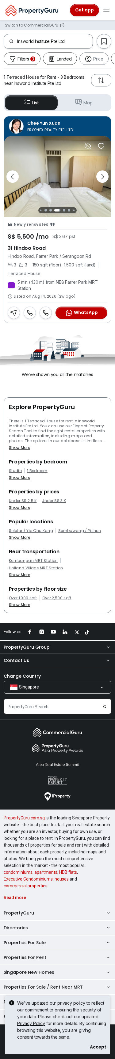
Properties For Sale (25, 943)
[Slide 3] (50, 210)
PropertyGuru (19, 913)
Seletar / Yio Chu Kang (31, 530)
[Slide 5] (64, 210)
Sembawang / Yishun (79, 530)
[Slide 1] (41, 210)
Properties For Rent (25, 957)
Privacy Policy (31, 1023)
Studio (15, 470)
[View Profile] (57, 126)
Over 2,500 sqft (56, 598)
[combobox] (55, 41)
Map (88, 103)
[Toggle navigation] (106, 10)
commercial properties (26, 885)
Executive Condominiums (28, 879)
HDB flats (68, 872)
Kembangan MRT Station (33, 560)
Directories (16, 928)
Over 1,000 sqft (23, 598)
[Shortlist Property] (101, 146)
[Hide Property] (88, 146)
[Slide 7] (74, 210)
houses (62, 879)
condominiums (18, 872)
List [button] (35, 103)
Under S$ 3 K (54, 500)
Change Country (22, 676)
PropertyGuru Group (27, 647)
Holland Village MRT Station (36, 568)
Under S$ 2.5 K (22, 500)
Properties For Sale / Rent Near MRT (43, 987)
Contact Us (16, 660)
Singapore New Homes (29, 972)
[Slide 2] (45, 210)
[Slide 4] (57, 210)
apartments (45, 872)
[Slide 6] (69, 210)
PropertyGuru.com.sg (24, 817)
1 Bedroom (37, 470)
